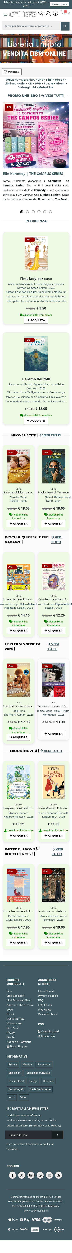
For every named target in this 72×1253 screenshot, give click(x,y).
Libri (9, 991)
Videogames (14, 1023)
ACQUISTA (37, 320)
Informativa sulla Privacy (45, 1125)
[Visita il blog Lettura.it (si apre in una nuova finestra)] (49, 1175)
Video (23, 1097)
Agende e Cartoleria (19, 1042)
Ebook (10, 1014)
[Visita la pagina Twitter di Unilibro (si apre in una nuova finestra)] (21, 1175)
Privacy (12, 1064)
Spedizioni (14, 1072)
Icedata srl (42, 1210)
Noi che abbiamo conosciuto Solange (30, 492)
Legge (33, 1081)
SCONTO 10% (60, 4)
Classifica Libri (49, 1031)
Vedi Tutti (54, 95)
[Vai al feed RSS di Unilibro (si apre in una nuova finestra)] (58, 1175)
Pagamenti (44, 1064)
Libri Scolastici (15, 995)
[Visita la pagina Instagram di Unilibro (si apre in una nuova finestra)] (31, 1175)
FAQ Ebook (45, 1005)
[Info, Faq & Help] (55, 13)
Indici (11, 1097)
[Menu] (5, 14)
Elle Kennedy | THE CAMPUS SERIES (33, 173)
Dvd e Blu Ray (15, 1018)
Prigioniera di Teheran (53, 492)
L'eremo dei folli (36, 379)
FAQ (40, 1000)
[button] (65, 13)
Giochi (10, 1037)
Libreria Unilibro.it (15, 982)
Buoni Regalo (18, 1046)
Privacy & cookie (48, 995)
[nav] (5, 141)
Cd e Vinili (13, 1028)
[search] (65, 26)
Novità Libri (47, 1036)
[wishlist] (42, 240)
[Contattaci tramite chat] (40, 13)
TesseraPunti (16, 1081)
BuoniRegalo (16, 1089)
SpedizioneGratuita (38, 1072)
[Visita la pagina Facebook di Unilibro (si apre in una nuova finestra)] (12, 1175)
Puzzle (11, 1032)
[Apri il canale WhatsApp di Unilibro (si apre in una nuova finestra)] (40, 1175)
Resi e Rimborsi (47, 1014)
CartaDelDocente (40, 1089)
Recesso (48, 1081)
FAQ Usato (44, 1009)
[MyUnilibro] (48, 13)
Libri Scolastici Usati (19, 1000)
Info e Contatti (46, 991)
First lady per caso (36, 278)
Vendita (27, 1064)
